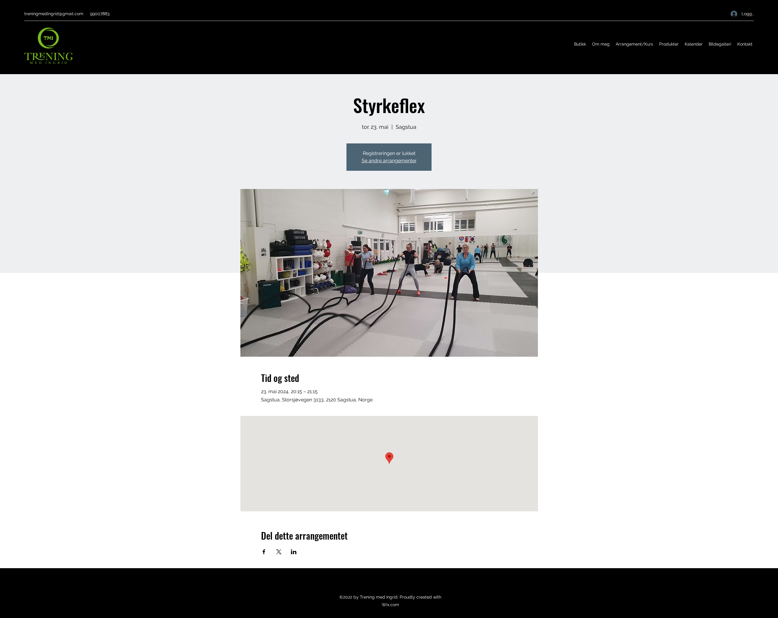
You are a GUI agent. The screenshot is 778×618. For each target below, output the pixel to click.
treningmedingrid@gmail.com (53, 13)
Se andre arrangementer (389, 160)
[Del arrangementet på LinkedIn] (294, 551)
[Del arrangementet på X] (279, 551)
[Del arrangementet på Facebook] (264, 551)
